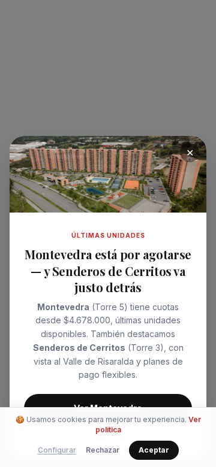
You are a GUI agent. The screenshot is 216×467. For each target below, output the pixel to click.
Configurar (57, 449)
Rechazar (102, 449)
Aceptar (154, 449)
